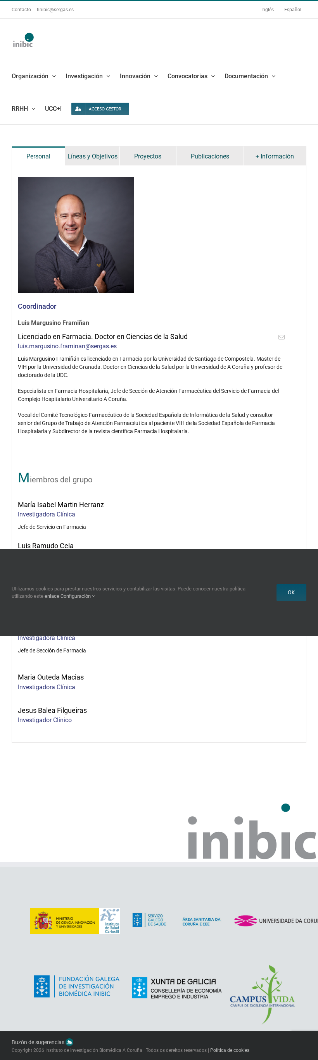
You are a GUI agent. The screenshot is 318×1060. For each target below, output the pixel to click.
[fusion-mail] (281, 337)
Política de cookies (229, 1050)
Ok (291, 592)
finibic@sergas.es (55, 9)
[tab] (38, 155)
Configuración (76, 596)
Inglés (267, 9)
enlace (52, 596)
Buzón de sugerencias (39, 1042)
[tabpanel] (159, 454)
